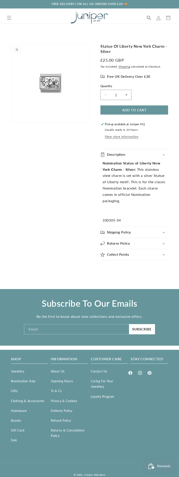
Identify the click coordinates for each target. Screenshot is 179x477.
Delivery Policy (61, 411)
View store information (121, 137)
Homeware (19, 411)
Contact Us (99, 371)
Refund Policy (61, 420)
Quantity (106, 86)
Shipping (124, 66)
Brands (16, 420)
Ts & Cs (56, 391)
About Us (58, 371)
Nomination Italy (23, 381)
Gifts (14, 391)
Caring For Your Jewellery (102, 383)
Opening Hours (62, 381)
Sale (14, 440)
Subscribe (142, 329)
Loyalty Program (102, 396)
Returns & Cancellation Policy (67, 433)
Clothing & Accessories (27, 401)
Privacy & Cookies (64, 401)
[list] (50, 83)
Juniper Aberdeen (94, 474)
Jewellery (17, 371)
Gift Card (17, 430)
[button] (9, 18)
